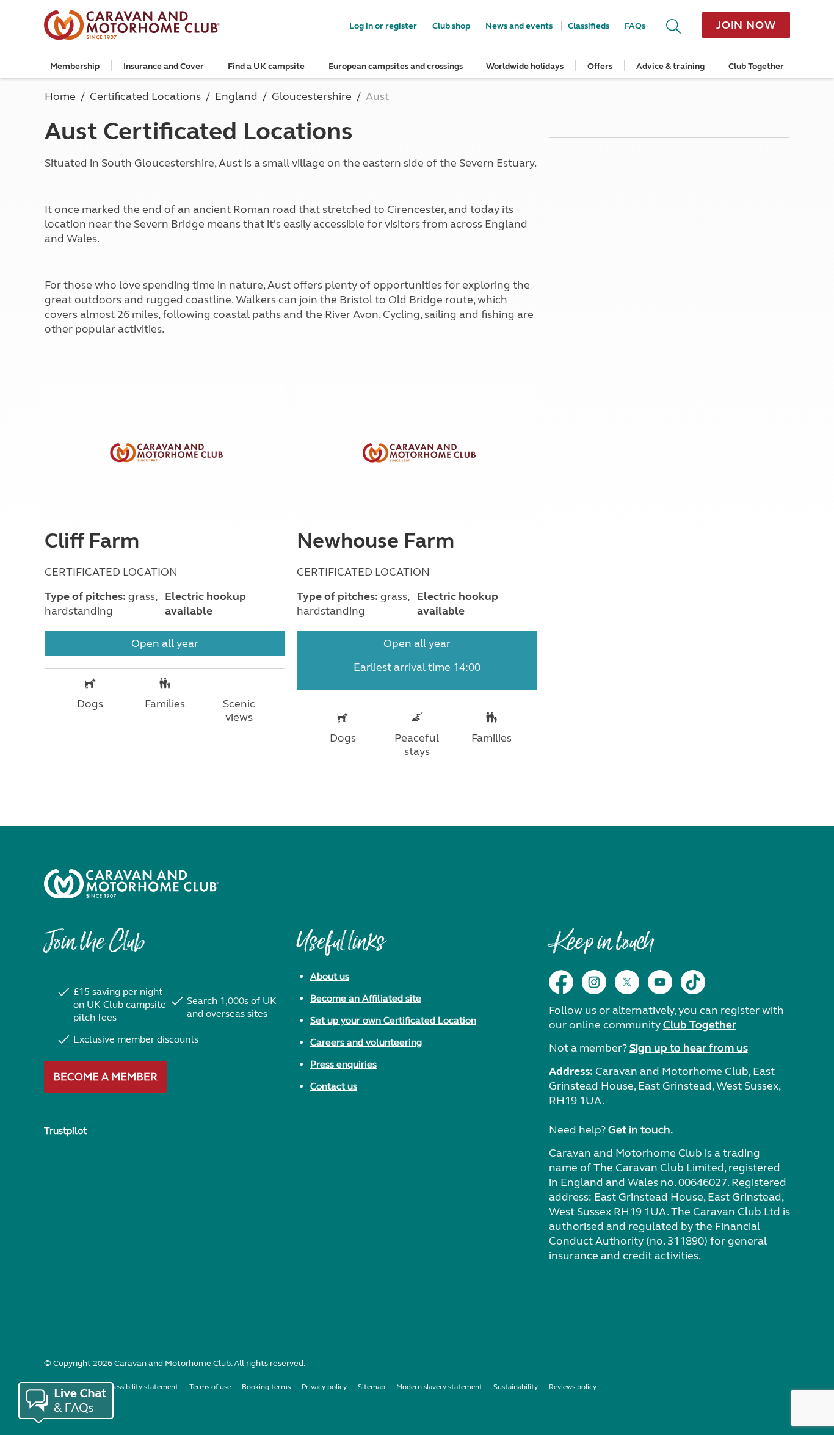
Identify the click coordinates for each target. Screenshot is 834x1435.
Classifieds (588, 26)
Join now (746, 25)
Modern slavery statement (439, 1387)
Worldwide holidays (525, 66)
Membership (75, 66)
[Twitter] (627, 982)
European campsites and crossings (395, 66)
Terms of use (210, 1387)
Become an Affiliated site (365, 998)
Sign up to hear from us (688, 1048)
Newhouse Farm (375, 541)
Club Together (756, 66)
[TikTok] (693, 982)
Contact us (333, 1086)
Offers (599, 66)
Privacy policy (324, 1387)
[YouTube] (660, 982)
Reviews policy (572, 1387)
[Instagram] (594, 982)
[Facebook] (561, 982)
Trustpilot (65, 1131)
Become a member (105, 1076)
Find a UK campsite (266, 66)
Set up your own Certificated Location (393, 1020)
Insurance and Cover (163, 66)
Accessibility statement (140, 1387)
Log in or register (383, 26)
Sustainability (515, 1387)
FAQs (635, 26)
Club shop (451, 26)
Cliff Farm (92, 541)
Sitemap (371, 1387)
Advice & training (670, 66)
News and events (519, 26)
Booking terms (266, 1387)
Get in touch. (640, 1130)
